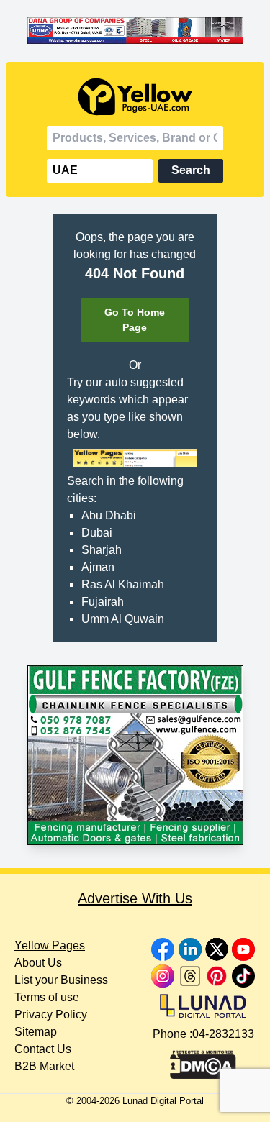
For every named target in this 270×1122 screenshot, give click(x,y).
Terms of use (46, 997)
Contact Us (42, 1049)
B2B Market (44, 1066)
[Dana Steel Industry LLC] (135, 31)
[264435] (135, 755)
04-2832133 (223, 1034)
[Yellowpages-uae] (135, 96)
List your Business (61, 980)
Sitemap (35, 1032)
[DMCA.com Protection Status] (203, 1061)
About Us (38, 963)
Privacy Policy (50, 1014)
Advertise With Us (135, 898)
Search (190, 170)
